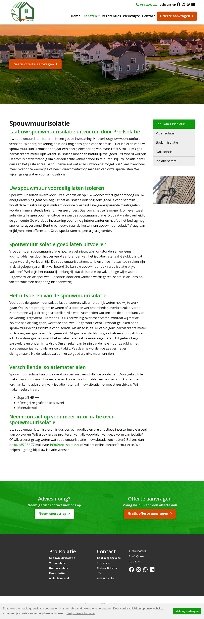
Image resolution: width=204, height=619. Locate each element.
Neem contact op (52, 513)
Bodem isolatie (167, 142)
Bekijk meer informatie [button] (81, 613)
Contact (148, 16)
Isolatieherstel (166, 161)
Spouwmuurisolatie (170, 124)
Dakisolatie (164, 152)
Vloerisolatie (165, 133)
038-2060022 (148, 4)
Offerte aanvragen (175, 16)
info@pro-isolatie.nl (64, 445)
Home (75, 16)
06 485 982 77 (24, 445)
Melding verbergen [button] (187, 611)
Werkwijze (131, 16)
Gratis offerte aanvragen (34, 64)
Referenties (111, 16)
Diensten (89, 16)
